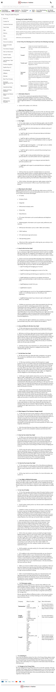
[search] (52, 7)
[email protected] (27, 658)
